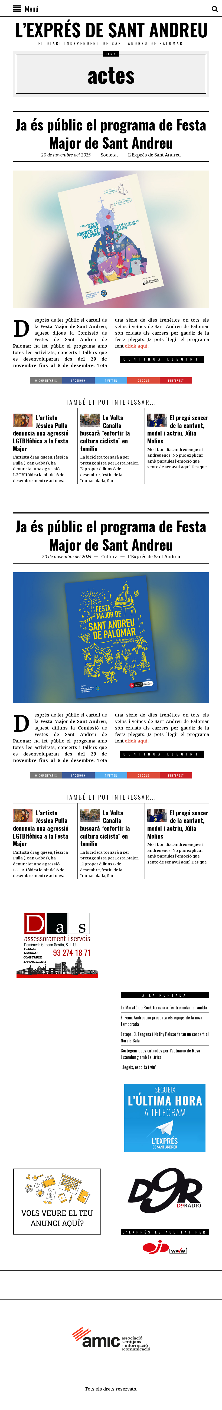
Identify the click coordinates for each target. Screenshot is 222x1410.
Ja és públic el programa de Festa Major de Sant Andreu (111, 133)
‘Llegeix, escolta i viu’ (138, 1067)
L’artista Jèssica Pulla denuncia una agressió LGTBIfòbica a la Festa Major (40, 433)
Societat (109, 155)
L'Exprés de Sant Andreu (154, 155)
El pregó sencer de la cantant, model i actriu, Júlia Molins (177, 429)
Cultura (109, 556)
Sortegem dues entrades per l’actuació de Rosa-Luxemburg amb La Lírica (161, 1053)
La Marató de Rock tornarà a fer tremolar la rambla (164, 1007)
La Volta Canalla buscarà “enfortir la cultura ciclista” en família (105, 433)
